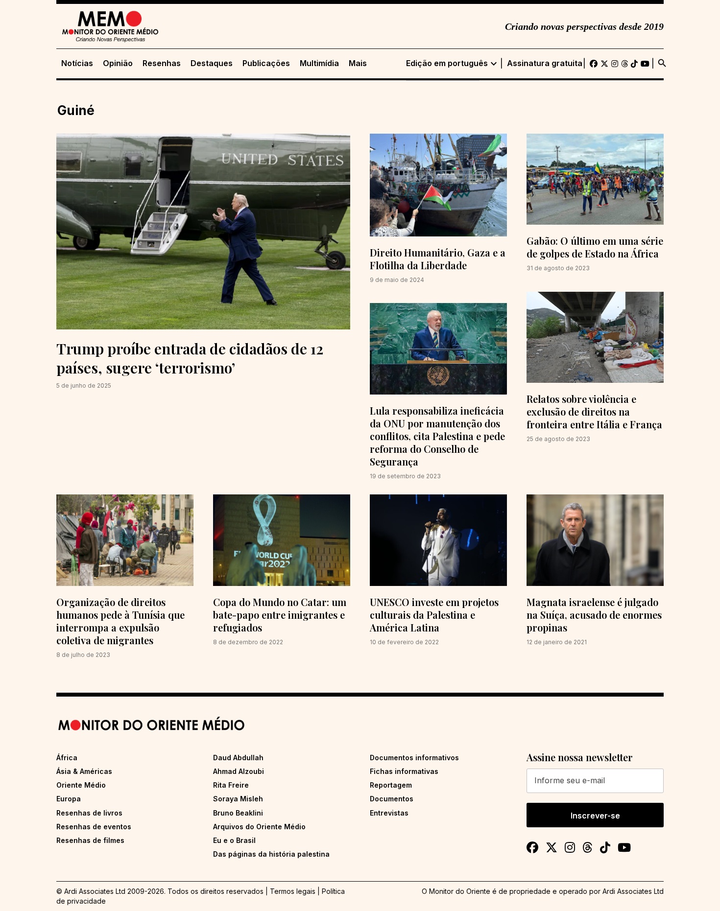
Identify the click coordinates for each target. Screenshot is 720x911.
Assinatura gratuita (544, 63)
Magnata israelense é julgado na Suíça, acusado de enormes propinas (594, 614)
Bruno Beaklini (238, 813)
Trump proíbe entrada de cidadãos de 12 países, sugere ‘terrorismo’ (189, 358)
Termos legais (292, 891)
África (66, 757)
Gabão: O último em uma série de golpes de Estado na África (595, 247)
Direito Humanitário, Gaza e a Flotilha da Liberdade (437, 259)
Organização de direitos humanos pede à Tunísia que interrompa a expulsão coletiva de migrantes (120, 621)
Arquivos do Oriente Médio (259, 826)
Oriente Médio (81, 785)
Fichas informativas (404, 771)
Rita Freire (231, 785)
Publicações (266, 63)
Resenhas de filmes (90, 840)
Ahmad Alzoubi (238, 771)
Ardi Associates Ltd (633, 891)
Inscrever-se (595, 815)
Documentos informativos (414, 757)
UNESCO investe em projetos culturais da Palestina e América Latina (434, 614)
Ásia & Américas (84, 771)
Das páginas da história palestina (271, 854)
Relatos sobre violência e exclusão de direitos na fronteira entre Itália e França (594, 411)
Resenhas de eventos (93, 826)
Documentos (391, 798)
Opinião (118, 63)
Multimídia (319, 63)
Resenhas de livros (89, 813)
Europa (68, 798)
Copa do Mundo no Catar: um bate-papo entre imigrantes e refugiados (279, 614)
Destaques (212, 63)
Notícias (77, 63)
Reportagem (391, 785)
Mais (358, 63)
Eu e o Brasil (234, 840)
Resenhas (162, 63)
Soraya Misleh (238, 798)
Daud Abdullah (238, 757)
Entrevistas (389, 813)
